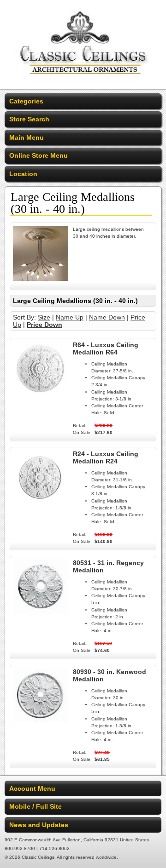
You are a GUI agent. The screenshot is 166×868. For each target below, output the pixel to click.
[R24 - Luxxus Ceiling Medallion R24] (40, 503)
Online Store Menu (38, 155)
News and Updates (38, 824)
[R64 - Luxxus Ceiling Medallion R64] (40, 394)
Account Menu (32, 788)
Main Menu (26, 137)
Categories (26, 101)
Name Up (69, 317)
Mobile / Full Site (35, 806)
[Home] (83, 82)
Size (44, 317)
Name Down (107, 317)
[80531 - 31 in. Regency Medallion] (40, 612)
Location (23, 173)
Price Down (44, 324)
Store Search (29, 119)
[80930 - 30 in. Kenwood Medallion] (40, 721)
